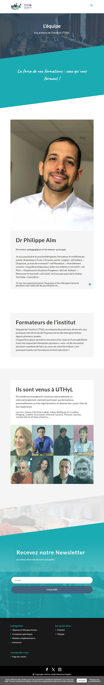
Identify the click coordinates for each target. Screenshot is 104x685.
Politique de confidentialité (94, 680)
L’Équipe (60, 634)
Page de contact (19, 656)
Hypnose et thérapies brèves (24, 630)
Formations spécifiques (22, 634)
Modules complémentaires (23, 638)
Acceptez (81, 680)
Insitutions (17, 642)
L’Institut (61, 630)
